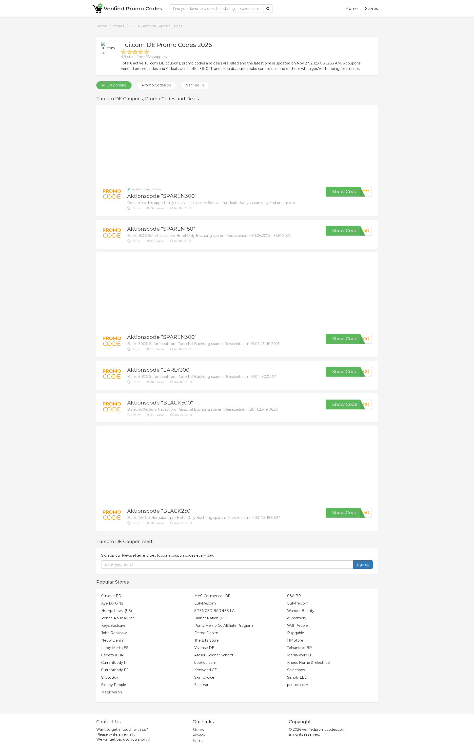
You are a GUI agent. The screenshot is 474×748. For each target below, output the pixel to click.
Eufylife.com (205, 603)
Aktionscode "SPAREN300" (162, 196)
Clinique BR (111, 596)
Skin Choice (204, 677)
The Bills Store (206, 640)
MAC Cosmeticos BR (212, 596)
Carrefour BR (112, 655)
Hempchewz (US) (116, 610)
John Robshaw (114, 633)
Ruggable (295, 633)
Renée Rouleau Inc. (118, 618)
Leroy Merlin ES (114, 648)
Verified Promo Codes (133, 8)
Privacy (199, 735)
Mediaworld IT (299, 655)
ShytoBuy (109, 677)
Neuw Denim (112, 640)
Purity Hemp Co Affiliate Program (223, 625)
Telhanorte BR (299, 648)
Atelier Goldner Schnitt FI (216, 655)
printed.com (297, 685)
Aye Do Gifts (112, 603)
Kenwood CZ (205, 670)
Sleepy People (113, 685)
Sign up (363, 564)
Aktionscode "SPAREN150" (161, 229)
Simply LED (297, 677)
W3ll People (297, 625)
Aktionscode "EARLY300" (159, 370)
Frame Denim (206, 633)
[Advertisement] (237, 146)
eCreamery (296, 618)
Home (352, 8)
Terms (198, 740)
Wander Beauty (300, 610)
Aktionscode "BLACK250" (160, 511)
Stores (371, 8)
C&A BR (294, 596)
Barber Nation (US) (210, 618)
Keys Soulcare (113, 625)
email (128, 734)
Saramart (202, 685)
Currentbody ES (115, 670)
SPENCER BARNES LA (214, 610)
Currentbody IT (114, 662)
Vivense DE (204, 648)
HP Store (295, 640)
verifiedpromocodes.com (324, 729)
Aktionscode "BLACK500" (160, 403)
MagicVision (111, 692)
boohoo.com (205, 662)
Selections (296, 670)
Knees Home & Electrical (308, 662)
